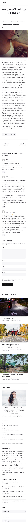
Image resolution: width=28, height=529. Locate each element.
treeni (21, 469)
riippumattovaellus (6, 467)
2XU (17, 451)
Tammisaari (5, 350)
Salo (19, 349)
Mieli (8, 461)
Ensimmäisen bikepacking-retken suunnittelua (12, 375)
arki (23, 451)
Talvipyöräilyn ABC (8, 318)
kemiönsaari (4, 347)
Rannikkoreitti (5, 349)
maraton (10, 459)
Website (4, 272)
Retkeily (10, 349)
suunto (13, 469)
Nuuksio (10, 461)
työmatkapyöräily (19, 320)
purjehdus (4, 465)
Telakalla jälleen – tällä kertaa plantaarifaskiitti (12, 434)
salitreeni (21, 467)
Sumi (7, 176)
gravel (9, 378)
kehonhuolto (6, 134)
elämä (3, 453)
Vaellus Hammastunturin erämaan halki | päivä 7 (13, 496)
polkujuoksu (5, 463)
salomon (4, 469)
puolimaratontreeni (21, 463)
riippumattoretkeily (15, 379)
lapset (23, 458)
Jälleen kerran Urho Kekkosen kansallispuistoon (12, 443)
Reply (4, 172)
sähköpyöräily (15, 349)
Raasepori (19, 347)
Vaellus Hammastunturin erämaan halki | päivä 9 (13, 486)
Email (3, 266)
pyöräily (13, 134)
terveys (17, 468)
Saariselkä (17, 467)
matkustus (4, 461)
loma (3, 459)
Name (3, 260)
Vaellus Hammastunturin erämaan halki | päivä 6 (13, 501)
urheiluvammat (8, 470)
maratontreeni (16, 459)
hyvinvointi (5, 455)
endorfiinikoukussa (14, 11)
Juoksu (20, 455)
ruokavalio (12, 467)
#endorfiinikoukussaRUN (8, 451)
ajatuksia (20, 451)
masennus (22, 459)
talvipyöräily (12, 320)
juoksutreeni (12, 457)
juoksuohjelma (5, 458)
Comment (4, 247)
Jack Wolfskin (11, 455)
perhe (19, 461)
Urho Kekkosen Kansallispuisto (10, 472)
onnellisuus (15, 461)
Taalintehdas (23, 349)
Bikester (3, 320)
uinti (3, 470)
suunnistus (9, 468)
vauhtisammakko (5, 474)
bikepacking (4, 378)
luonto (7, 459)
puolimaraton (13, 463)
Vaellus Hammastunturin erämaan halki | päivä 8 (13, 491)
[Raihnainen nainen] (14, 43)
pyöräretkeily (4, 379)
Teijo (9, 350)
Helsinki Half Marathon (18, 453)
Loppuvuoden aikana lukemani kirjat (10, 482)
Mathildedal (10, 347)
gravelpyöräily (13, 378)
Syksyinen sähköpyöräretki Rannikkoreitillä (10, 345)
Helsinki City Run (9, 453)
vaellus (21, 472)
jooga (16, 455)
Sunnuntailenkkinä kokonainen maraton (10, 425)
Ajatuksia (22, 21)
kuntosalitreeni (18, 458)
